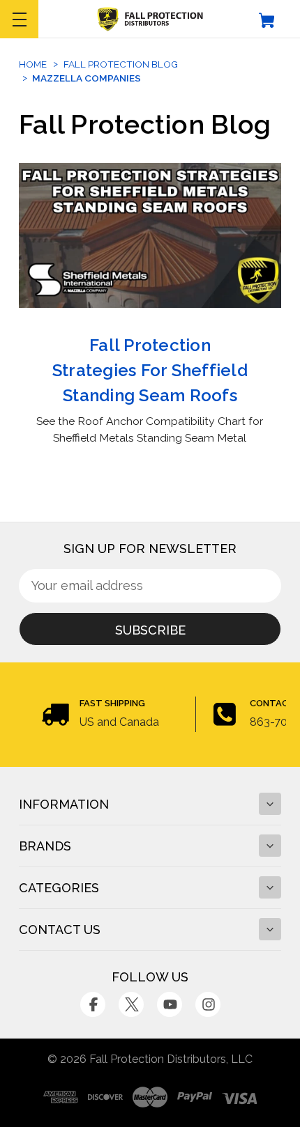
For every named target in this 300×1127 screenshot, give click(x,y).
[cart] (267, 19)
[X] (131, 1004)
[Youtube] (169, 1004)
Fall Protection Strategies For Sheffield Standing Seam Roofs (150, 370)
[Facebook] (92, 1004)
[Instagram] (207, 1004)
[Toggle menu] (19, 19)
